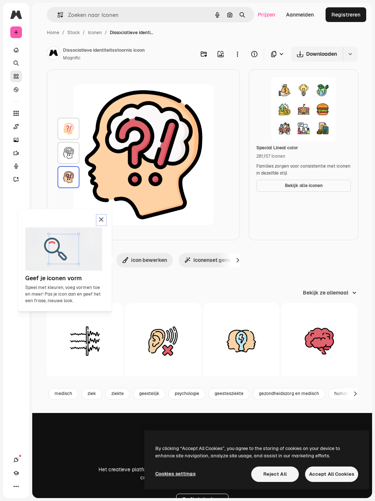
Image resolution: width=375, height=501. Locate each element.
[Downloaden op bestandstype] (277, 54)
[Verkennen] (16, 89)
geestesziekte (229, 393)
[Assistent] (16, 179)
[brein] (319, 341)
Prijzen (266, 14)
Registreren (345, 14)
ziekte (117, 393)
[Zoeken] (16, 63)
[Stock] (16, 76)
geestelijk (149, 393)
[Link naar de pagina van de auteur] (53, 54)
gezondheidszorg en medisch (289, 393)
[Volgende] (237, 260)
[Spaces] (16, 126)
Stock (73, 33)
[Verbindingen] (16, 460)
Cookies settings (175, 474)
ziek (92, 393)
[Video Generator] (16, 153)
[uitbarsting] (85, 341)
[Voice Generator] (16, 166)
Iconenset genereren (218, 260)
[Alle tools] (16, 113)
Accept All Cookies (331, 474)
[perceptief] (163, 341)
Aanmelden (300, 14)
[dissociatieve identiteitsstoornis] (68, 129)
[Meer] (16, 486)
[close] (101, 220)
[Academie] (16, 473)
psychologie (187, 393)
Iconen (95, 33)
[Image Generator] (16, 140)
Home (53, 33)
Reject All (275, 474)
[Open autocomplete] (57, 15)
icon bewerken (149, 260)
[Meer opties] (237, 54)
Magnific (72, 58)
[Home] (16, 50)
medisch (63, 393)
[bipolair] (241, 341)
